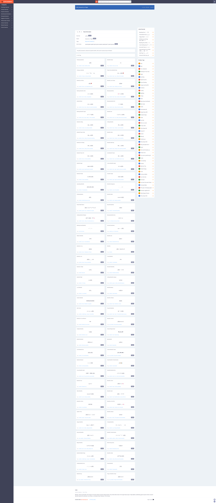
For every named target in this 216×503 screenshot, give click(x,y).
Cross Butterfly (114, 262)
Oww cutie (114, 65)
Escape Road (124, 494)
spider (83, 210)
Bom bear (143, 104)
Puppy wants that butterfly (118, 479)
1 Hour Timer (84, 492)
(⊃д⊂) (139, 77)
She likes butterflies (87, 158)
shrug (142, 95)
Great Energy (143, 168)
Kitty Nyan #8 (144, 128)
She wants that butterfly (93, 107)
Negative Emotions (5, 18)
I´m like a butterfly (92, 117)
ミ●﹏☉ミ (139, 120)
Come (86, 469)
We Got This (143, 166)
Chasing (83, 76)
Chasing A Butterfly (117, 427)
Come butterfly (84, 407)
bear (142, 98)
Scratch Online (103, 494)
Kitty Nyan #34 (144, 195)
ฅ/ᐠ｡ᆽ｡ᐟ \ (139, 190)
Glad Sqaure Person (145, 193)
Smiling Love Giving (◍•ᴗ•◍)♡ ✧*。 (143, 40)
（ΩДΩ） (139, 71)
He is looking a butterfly (88, 127)
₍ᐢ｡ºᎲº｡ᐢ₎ (139, 158)
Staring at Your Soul (145, 71)
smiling (118, 76)
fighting (142, 93)
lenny (85, 210)
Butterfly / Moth (87, 65)
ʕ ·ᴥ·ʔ (139, 171)
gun (113, 231)
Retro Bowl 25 (118, 494)
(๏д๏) (139, 109)
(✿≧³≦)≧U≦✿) (139, 155)
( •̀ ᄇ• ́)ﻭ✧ (139, 166)
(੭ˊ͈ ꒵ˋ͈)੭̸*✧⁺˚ (139, 177)
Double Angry (144, 114)
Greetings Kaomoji (5, 7)
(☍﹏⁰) (139, 90)
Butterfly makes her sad (120, 158)
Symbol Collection (78, 492)
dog (110, 324)
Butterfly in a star (84, 334)
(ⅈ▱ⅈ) (139, 101)
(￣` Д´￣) (139, 134)
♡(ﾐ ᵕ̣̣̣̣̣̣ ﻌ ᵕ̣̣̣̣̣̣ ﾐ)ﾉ (139, 147)
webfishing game (139, 494)
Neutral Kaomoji (4, 25)
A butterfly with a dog (87, 479)
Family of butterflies (85, 179)
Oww (142, 117)
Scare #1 (142, 131)
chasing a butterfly (88, 76)
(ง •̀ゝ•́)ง (139, 85)
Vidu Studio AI (90, 494)
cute (142, 171)
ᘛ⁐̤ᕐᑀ (139, 163)
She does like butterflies (91, 138)
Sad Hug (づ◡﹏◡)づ (143, 53)
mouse (142, 163)
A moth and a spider (87, 417)
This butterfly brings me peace (122, 314)
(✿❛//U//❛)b (139, 139)
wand (113, 200)
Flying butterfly (114, 469)
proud (142, 133)
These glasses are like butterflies (120, 417)
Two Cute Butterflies (85, 355)
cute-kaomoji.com (84, 499)
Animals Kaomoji (4, 9)
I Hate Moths (92, 314)
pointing (142, 77)
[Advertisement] (105, 21)
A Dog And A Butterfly (87, 438)
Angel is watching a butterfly (119, 179)
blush (83, 96)
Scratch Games (96, 494)
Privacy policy (93, 499)
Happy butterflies (89, 427)
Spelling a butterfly (118, 200)
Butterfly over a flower (118, 86)
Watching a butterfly (85, 345)
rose (115, 76)
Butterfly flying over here (86, 200)
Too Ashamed (144, 68)
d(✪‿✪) (139, 161)
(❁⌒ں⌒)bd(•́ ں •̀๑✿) (139, 150)
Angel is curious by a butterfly (121, 169)
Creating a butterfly (87, 396)
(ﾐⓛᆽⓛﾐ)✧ (139, 142)
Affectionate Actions (5, 20)
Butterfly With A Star (115, 241)
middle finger (84, 314)
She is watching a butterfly (122, 148)
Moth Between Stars (115, 448)
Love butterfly (84, 293)
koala (142, 158)
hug (113, 427)
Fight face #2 (143, 79)
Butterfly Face (84, 386)
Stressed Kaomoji (5, 16)
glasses (110, 417)
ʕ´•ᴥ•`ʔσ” (139, 98)
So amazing (143, 160)
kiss (115, 117)
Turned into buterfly (121, 438)
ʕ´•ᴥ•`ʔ (139, 117)
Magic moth (91, 448)
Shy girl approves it (145, 144)
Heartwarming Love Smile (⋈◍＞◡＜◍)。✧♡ (144, 50)
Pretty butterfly (114, 293)
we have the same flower (146, 182)
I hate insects (116, 231)
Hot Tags (79, 55)
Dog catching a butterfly (118, 324)
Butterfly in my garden (87, 303)
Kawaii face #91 (144, 112)
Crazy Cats (143, 125)
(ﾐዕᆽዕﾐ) (139, 136)
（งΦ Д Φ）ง (139, 74)
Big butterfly (114, 345)
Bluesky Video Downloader (81, 494)
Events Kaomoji (4, 27)
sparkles (113, 438)
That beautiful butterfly (116, 210)
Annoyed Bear (144, 185)
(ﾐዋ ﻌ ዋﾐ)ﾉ (139, 128)
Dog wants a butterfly (117, 355)
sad (115, 158)
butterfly (152, 7)
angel (85, 117)
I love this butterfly (120, 127)
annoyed (88, 314)
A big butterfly (89, 96)
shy (141, 63)
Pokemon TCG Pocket (105, 496)
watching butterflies (85, 365)
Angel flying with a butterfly (88, 169)
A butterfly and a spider (90, 210)
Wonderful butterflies (115, 272)
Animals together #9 (145, 190)
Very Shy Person (81, 231)
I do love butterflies (120, 138)
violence (142, 87)
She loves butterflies (87, 262)
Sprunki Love (87, 496)
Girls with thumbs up (145, 149)
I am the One (143, 177)
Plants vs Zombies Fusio (95, 496)
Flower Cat (143, 152)
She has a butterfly (123, 96)
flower (113, 76)
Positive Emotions (5, 11)
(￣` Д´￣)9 (139, 169)
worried (142, 120)
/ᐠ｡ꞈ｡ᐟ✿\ (139, 153)
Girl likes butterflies (118, 386)
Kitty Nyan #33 (144, 141)
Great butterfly (114, 365)
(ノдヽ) (139, 131)
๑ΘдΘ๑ (139, 115)
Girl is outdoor (121, 76)
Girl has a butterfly (90, 148)
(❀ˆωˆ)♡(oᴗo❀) (139, 182)
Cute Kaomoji (7, 1)
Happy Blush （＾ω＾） (144, 36)
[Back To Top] (214, 501)
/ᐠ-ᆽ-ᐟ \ (139, 196)
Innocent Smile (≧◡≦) (144, 55)
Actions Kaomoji (4, 22)
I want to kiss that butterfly (120, 376)
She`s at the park (120, 407)
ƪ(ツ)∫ (139, 96)
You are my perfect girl (146, 155)
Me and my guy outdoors (123, 117)
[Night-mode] (214, 499)
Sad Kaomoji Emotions (6, 13)
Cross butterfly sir (87, 241)
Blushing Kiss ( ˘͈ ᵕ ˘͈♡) (144, 32)
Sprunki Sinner (146, 494)
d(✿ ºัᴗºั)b (139, 188)
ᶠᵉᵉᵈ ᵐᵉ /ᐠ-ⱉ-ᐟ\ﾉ (139, 180)
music (83, 241)
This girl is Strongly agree (146, 187)
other (117, 65)
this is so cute (144, 122)
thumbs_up (143, 139)
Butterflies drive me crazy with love (120, 396)
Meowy (142, 136)
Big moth (148, 7)
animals (83, 65)
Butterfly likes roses (89, 86)
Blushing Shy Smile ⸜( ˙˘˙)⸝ (144, 42)
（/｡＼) (139, 63)
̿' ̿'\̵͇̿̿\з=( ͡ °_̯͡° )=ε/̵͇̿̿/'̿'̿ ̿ (139, 66)
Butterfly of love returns (85, 324)
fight (142, 74)
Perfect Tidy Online (110, 494)
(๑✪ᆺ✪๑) (139, 107)
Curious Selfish (144, 174)
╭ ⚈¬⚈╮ (139, 174)
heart (113, 334)
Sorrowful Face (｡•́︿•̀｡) (144, 47)
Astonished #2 (144, 109)
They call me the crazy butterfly (89, 376)
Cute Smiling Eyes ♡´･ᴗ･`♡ (145, 44)
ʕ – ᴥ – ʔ (139, 185)
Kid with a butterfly (120, 107)
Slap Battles (133, 494)
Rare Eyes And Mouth (145, 101)
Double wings (117, 334)
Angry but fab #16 (144, 85)
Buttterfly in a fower (118, 303)
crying (142, 90)
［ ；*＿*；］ (139, 193)
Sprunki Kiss (81, 496)
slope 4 (128, 494)
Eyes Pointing (144, 82)
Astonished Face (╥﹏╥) (144, 34)
